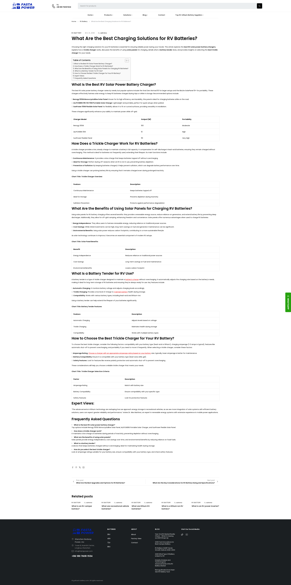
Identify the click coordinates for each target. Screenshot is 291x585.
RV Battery (83, 21)
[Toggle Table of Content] (125, 60)
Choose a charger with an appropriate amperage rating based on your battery (119, 353)
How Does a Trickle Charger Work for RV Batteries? (93, 66)
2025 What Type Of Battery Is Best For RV (164, 555)
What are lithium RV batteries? (141, 507)
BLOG (157, 529)
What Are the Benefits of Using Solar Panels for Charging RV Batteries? (101, 68)
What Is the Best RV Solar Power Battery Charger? (93, 64)
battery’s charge (132, 279)
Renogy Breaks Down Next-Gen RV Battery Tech (165, 571)
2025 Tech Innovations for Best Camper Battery (164, 543)
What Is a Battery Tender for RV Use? (89, 71)
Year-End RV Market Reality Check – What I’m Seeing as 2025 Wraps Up (165, 536)
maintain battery (121, 292)
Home (74, 21)
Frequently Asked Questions (85, 78)
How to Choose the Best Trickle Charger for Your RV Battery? (97, 73)
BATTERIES (111, 529)
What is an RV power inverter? (205, 506)
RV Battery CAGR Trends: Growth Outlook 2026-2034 (165, 549)
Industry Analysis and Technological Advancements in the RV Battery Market (164, 563)
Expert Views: (79, 76)
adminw (103, 33)
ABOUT (134, 529)
